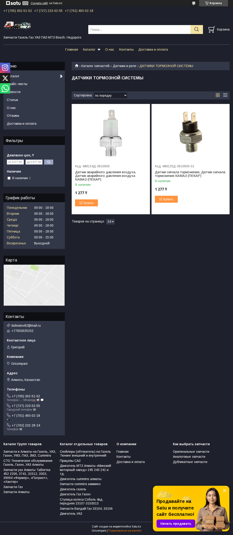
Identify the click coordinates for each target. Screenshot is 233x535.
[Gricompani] (43, 25)
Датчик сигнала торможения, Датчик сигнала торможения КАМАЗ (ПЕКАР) (190, 174)
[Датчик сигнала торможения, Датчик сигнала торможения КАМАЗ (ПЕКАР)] (191, 132)
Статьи (12, 100)
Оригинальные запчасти (191, 451)
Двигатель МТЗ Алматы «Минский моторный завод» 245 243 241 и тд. (85, 470)
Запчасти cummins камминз (80, 484)
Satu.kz (136, 526)
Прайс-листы (17, 84)
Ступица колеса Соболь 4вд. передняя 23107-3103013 (81, 501)
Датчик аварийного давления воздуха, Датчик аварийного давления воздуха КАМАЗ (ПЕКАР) (105, 175)
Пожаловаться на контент (125, 530)
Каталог (89, 49)
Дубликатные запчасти (190, 462)
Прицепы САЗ (70, 461)
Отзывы (13, 115)
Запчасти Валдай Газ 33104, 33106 (86, 508)
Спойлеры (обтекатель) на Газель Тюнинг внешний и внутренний (85, 453)
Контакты (126, 49)
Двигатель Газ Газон (75, 494)
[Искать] (196, 29)
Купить (89, 203)
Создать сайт (39, 3)
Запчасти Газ (13, 487)
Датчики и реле (124, 66)
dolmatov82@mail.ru (26, 325)
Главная (71, 49)
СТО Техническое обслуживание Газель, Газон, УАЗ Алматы (28, 463)
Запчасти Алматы (16, 492)
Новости (13, 92)
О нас (109, 49)
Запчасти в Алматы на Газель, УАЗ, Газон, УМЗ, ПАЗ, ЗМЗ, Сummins (29, 453)
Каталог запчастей (95, 66)
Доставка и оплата (153, 49)
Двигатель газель (73, 489)
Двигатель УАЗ (71, 513)
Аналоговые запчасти (189, 456)
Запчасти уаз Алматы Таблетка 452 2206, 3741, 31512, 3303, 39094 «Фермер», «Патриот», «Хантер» (26, 476)
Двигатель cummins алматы (80, 479)
